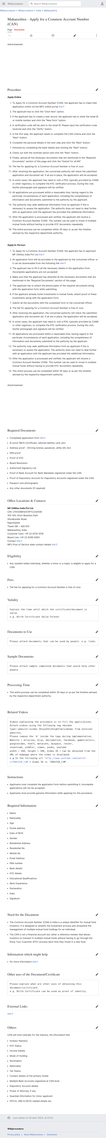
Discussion (19, 30)
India (38, 10)
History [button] (54, 36)
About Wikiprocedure (33, 1134)
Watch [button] (32, 36)
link (60, 106)
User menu (103, 5)
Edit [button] (75, 36)
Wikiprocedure (7, 10)
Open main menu (4, 5)
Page (9, 30)
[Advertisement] (56, 65)
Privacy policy (13, 1134)
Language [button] (10, 36)
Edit (98, 91)
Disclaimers (52, 1134)
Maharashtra (50, 10)
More (97, 36)
